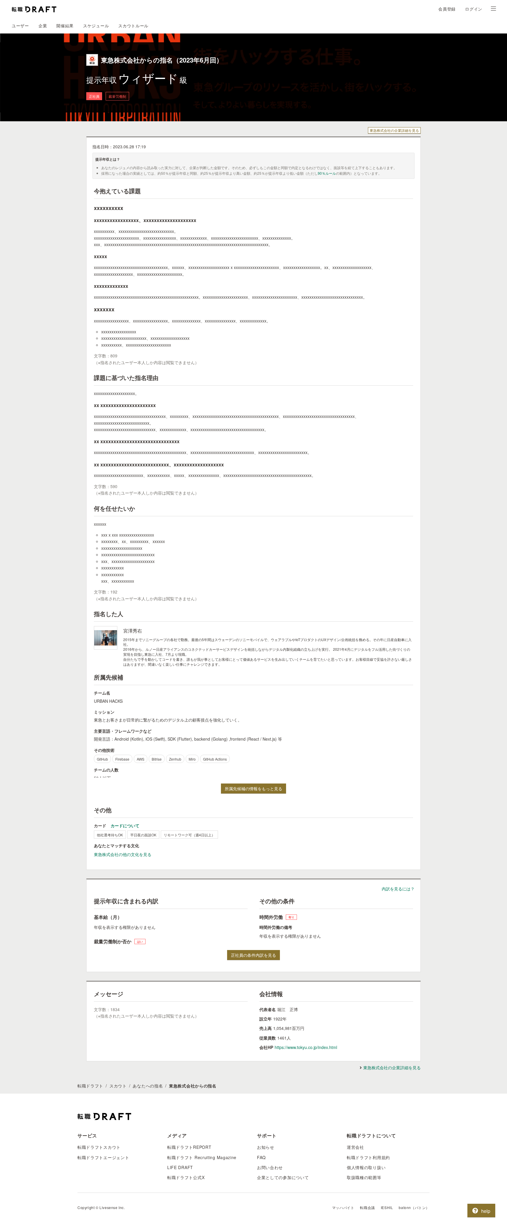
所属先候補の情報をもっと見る (253, 788)
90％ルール (327, 173)
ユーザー (20, 25)
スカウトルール (133, 25)
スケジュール (96, 25)
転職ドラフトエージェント (103, 1157)
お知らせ (265, 1147)
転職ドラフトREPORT (189, 1147)
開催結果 (65, 25)
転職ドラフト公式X (186, 1177)
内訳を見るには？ (398, 889)
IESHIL (387, 1207)
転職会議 (367, 1207)
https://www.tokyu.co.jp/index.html (306, 1047)
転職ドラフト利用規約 (368, 1157)
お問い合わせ (270, 1167)
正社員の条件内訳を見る (253, 955)
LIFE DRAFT (180, 1167)
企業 (42, 25)
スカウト (118, 1086)
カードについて (125, 825)
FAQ (261, 1157)
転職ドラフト (90, 1086)
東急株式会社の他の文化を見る (122, 854)
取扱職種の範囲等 (364, 1177)
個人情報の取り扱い (366, 1167)
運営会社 (355, 1147)
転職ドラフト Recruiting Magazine (201, 1157)
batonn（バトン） (414, 1207)
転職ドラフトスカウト (99, 1147)
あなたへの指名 (148, 1086)
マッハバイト (343, 1207)
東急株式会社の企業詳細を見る (394, 130)
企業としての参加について (283, 1177)
